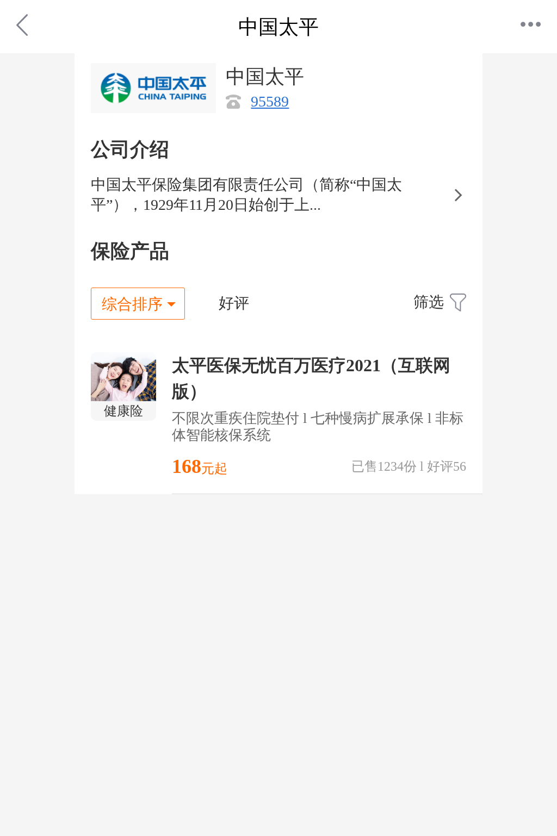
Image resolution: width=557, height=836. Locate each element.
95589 (270, 101)
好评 (234, 303)
